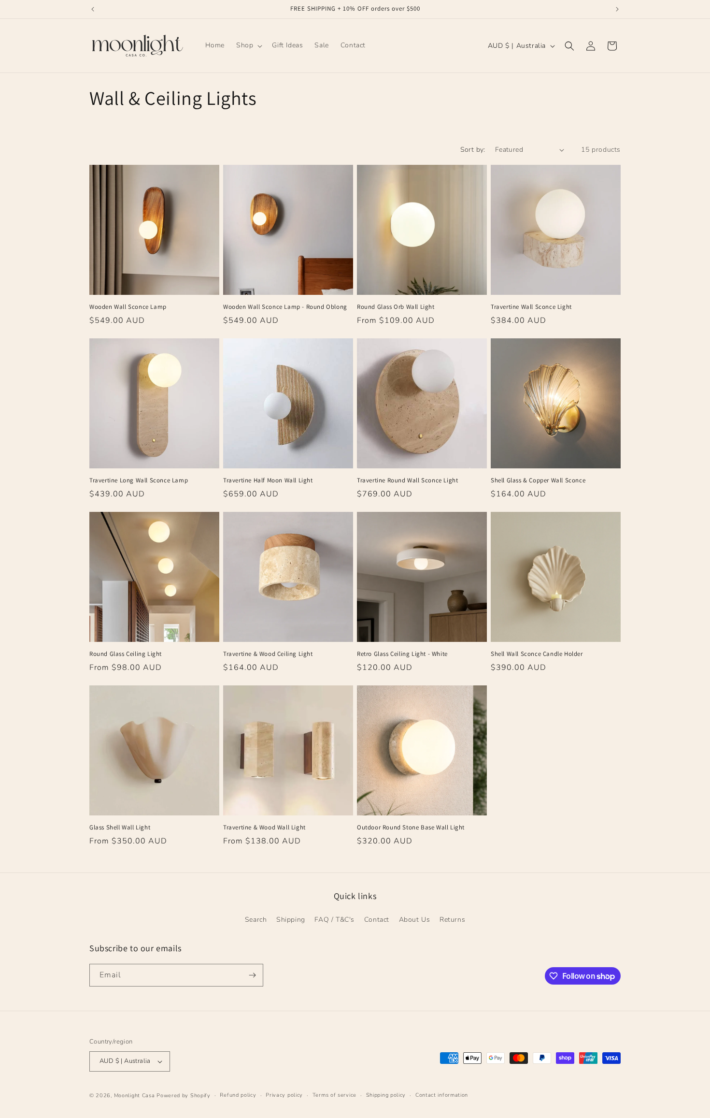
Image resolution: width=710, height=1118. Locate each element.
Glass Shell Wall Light (119, 827)
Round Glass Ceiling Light (125, 654)
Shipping (290, 919)
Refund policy (238, 1095)
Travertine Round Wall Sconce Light (407, 480)
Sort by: (472, 149)
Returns (452, 919)
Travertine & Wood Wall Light (264, 827)
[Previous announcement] (92, 9)
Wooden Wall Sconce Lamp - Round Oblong (285, 307)
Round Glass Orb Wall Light (396, 307)
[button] (248, 45)
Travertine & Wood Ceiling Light (268, 654)
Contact (376, 919)
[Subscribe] (252, 975)
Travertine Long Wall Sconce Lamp (138, 480)
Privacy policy (284, 1095)
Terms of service (334, 1095)
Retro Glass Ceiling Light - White (402, 654)
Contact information (441, 1095)
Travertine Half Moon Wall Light (268, 480)
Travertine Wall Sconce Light (531, 307)
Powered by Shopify (183, 1095)
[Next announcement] (617, 9)
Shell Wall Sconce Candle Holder (537, 654)
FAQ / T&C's (334, 919)
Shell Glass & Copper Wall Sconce (538, 480)
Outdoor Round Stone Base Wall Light (411, 827)
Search (256, 919)
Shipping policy (386, 1095)
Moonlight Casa (134, 1095)
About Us (414, 919)
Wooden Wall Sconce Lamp (128, 307)
